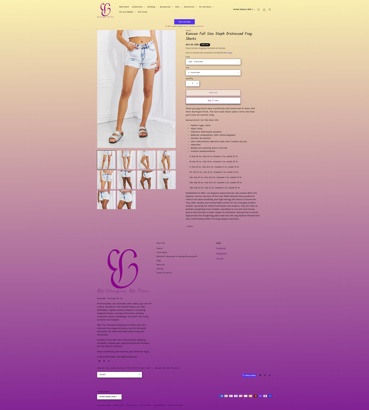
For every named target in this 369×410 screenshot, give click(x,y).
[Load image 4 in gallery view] (166, 160)
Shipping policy (159, 405)
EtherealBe (107, 405)
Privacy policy (132, 405)
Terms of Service (164, 273)
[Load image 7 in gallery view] (146, 179)
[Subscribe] (139, 375)
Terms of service (145, 405)
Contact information (175, 405)
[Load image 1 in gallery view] (106, 160)
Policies (160, 269)
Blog (159, 261)
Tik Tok (219, 259)
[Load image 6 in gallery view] (126, 179)
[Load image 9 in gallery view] (106, 199)
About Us (161, 265)
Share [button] (190, 226)
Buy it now (213, 100)
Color (188, 57)
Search (160, 248)
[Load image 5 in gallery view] (106, 179)
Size (187, 68)
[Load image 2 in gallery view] (126, 160)
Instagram (221, 254)
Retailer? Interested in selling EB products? (177, 256)
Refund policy (119, 405)
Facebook (221, 248)
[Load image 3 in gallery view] (146, 160)
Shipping (202, 48)
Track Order (162, 252)
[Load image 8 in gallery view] (166, 179)
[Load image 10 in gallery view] (126, 199)
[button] (138, 7)
